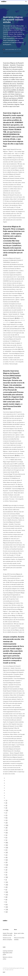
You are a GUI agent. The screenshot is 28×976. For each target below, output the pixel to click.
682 (6, 897)
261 (6, 808)
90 (6, 902)
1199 (6, 877)
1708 (6, 909)
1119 (6, 830)
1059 (6, 810)
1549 (6, 865)
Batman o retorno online (7, 958)
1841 (6, 860)
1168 (6, 845)
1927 (6, 912)
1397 (6, 852)
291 (6, 803)
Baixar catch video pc (19, 934)
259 (6, 862)
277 (6, 812)
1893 (6, 842)
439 (6, 822)
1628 (6, 892)
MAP (4, 972)
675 (6, 850)
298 (6, 827)
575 (6, 815)
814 (6, 837)
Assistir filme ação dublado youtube (7, 934)
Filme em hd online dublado (19, 938)
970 (6, 867)
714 (6, 800)
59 (6, 879)
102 (6, 840)
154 (6, 835)
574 (6, 872)
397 (6, 869)
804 (6, 904)
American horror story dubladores (12, 52)
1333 (6, 894)
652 (6, 817)
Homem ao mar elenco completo (7, 938)
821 (6, 889)
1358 (6, 884)
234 (6, 855)
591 (6, 874)
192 (6, 805)
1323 (6, 882)
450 (6, 887)
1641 (6, 832)
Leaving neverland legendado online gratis (8, 952)
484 (6, 857)
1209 (6, 847)
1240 (6, 907)
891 (6, 899)
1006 (6, 825)
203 (6, 820)
